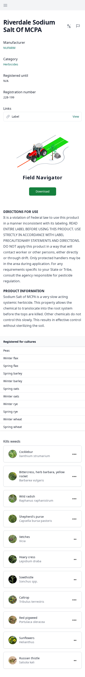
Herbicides (10, 64)
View (76, 116)
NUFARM (9, 48)
